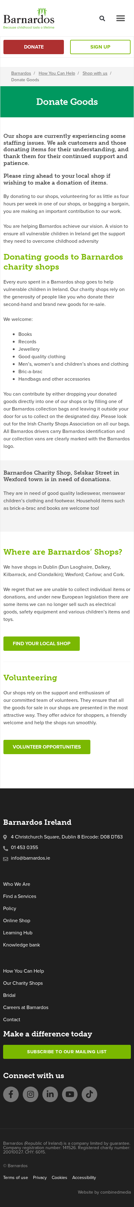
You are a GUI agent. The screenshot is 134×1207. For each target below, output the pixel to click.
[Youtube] (70, 1094)
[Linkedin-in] (50, 1094)
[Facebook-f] (11, 1094)
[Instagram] (30, 1094)
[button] (102, 18)
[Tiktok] (89, 1094)
